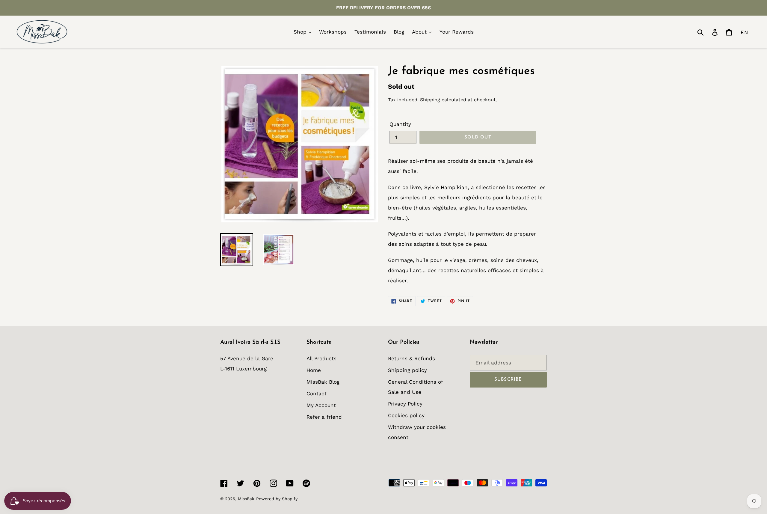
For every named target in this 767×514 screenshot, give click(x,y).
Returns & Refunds (411, 358)
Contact (317, 394)
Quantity (400, 124)
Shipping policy (407, 370)
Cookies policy (406, 415)
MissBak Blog (323, 382)
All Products (321, 358)
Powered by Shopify (277, 498)
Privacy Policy (405, 404)
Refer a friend (324, 417)
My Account (321, 405)
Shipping (430, 100)
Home (314, 370)
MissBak (246, 498)
